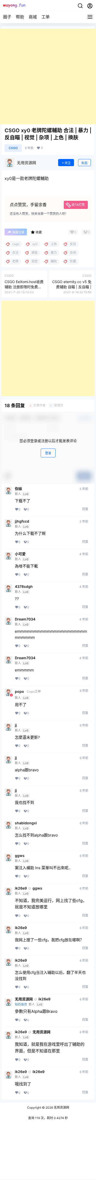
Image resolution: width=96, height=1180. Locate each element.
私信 (84, 163)
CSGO (13, 148)
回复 (85, 509)
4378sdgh (24, 586)
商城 (33, 16)
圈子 (7, 16)
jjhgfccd (22, 521)
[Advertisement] (48, 76)
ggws (20, 855)
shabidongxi (26, 823)
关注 (68, 163)
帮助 (20, 16)
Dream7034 (25, 619)
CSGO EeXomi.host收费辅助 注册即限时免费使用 (24, 287)
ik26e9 (21, 888)
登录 (48, 453)
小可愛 (20, 554)
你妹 (18, 488)
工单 (45, 16)
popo (19, 691)
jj (16, 725)
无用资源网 (24, 999)
